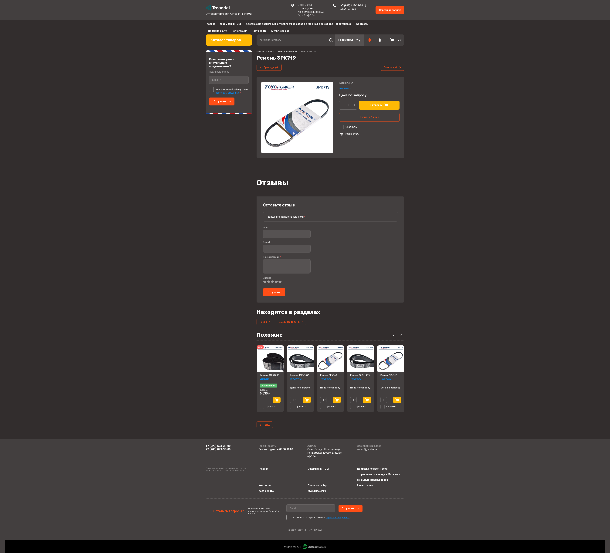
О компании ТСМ (230, 24)
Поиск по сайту (317, 485)
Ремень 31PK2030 (269, 370)
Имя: (266, 223)
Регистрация (365, 485)
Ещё (372, 25)
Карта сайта (266, 490)
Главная (210, 24)
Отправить (220, 96)
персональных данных (227, 88)
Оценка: (267, 273)
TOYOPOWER (345, 84)
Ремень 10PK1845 (299, 370)
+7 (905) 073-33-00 (218, 449)
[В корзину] (277, 395)
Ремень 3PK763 (328, 370)
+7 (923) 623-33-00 (351, 5)
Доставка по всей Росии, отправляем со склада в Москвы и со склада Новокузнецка (299, 24)
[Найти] (330, 35)
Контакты (362, 24)
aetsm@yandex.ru (367, 449)
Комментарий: (272, 252)
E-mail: (266, 237)
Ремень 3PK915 (388, 370)
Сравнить (351, 122)
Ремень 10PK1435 (359, 370)
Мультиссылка (317, 490)
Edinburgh (264, 374)
